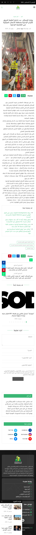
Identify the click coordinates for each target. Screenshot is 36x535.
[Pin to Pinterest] (10, 95)
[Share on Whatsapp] (6, 95)
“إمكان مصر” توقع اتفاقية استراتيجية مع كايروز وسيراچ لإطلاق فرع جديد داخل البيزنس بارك (18, 231)
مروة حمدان (20, 28)
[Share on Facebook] (18, 95)
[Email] (2, 2)
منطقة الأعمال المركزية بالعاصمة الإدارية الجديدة (22, 245)
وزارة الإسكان (30, 248)
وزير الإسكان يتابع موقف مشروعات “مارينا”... (6, 507)
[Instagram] (8, 2)
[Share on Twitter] (14, 95)
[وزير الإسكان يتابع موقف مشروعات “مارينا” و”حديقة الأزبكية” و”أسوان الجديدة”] (17, 506)
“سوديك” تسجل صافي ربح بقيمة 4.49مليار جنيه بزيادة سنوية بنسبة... (18, 314)
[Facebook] (13, 2)
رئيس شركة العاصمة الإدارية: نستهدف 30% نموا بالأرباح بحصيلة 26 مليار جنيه (18, 225)
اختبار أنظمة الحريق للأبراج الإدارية (25, 242)
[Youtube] (5, 2)
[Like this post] (22, 95)
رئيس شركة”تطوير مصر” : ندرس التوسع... (6, 528)
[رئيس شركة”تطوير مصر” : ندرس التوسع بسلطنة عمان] (17, 528)
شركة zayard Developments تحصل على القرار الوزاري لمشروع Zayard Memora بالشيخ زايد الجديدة (17, 215)
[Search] (2, 8)
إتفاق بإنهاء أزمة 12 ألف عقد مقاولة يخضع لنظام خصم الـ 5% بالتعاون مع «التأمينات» (18, 220)
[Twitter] (11, 2)
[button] (3, 305)
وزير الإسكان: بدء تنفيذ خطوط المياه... (7, 517)
